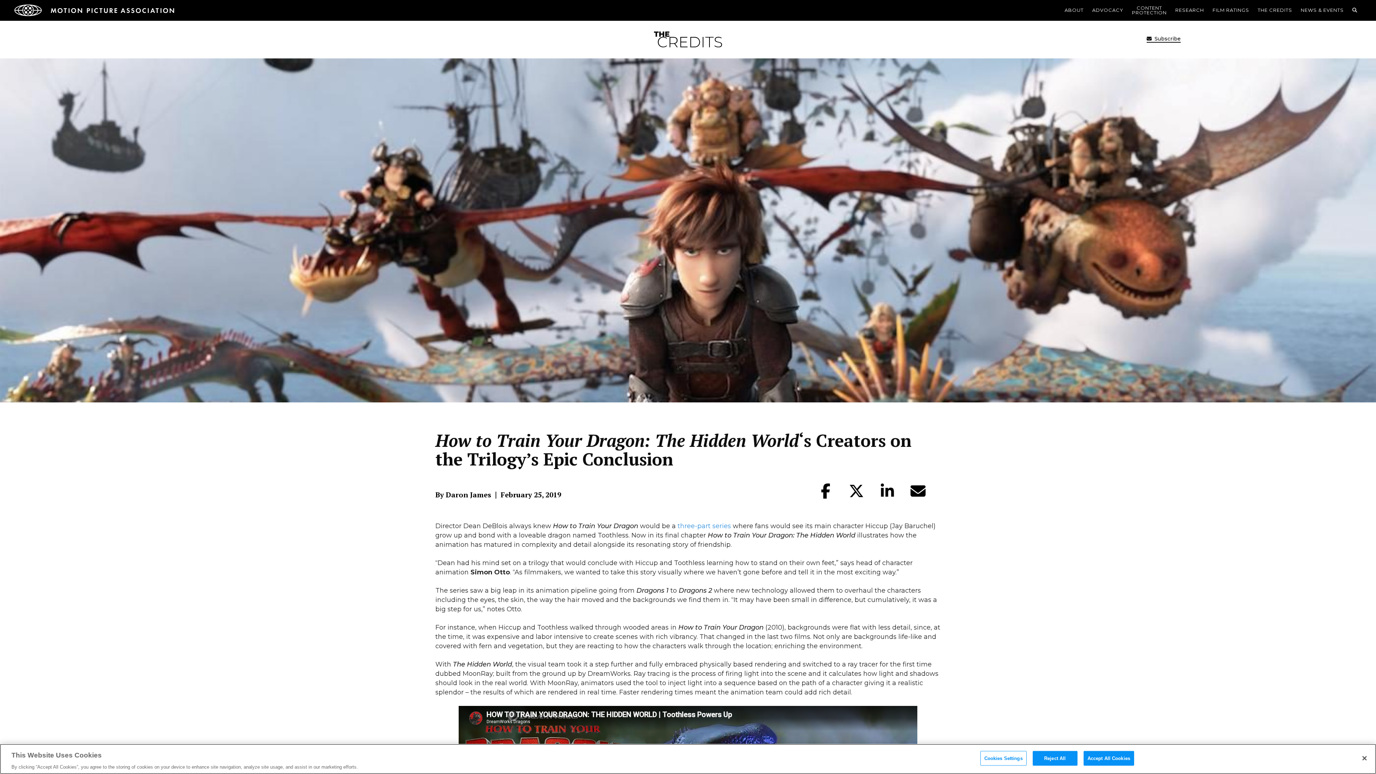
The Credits (1275, 10)
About (1074, 10)
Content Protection (1149, 10)
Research (1189, 10)
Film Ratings (1231, 10)
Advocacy (1107, 10)
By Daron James (463, 495)
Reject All (1055, 758)
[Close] (1364, 758)
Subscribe (1167, 38)
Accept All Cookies (1109, 758)
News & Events (1322, 10)
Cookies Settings (1003, 758)
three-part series (704, 526)
